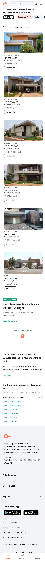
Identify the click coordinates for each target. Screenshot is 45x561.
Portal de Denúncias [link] (11, 522)
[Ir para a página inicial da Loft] (6, 4)
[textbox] (23, 3)
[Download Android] (12, 513)
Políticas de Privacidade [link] (12, 527)
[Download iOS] (31, 513)
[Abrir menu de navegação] (40, 3)
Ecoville (31, 393)
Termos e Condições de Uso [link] (14, 532)
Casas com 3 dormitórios (12, 405)
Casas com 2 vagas (10, 421)
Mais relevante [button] (20, 27)
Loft (4, 393)
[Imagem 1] (23, 50)
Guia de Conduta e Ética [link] (12, 537)
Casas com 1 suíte (10, 409)
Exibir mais (7, 376)
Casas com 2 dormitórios (12, 401)
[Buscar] (36, 4)
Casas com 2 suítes (10, 413)
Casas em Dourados (17, 393)
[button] (22, 475)
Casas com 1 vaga (10, 417)
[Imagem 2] (25, 139)
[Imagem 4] (28, 183)
